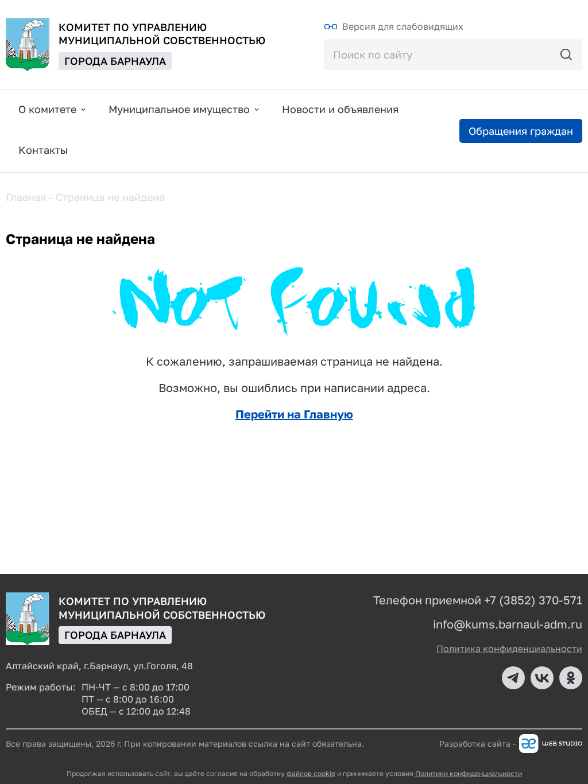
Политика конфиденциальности (509, 648)
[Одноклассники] (570, 677)
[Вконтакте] (542, 677)
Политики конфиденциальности (468, 773)
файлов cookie (311, 773)
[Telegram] (513, 677)
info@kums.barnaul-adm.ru (507, 624)
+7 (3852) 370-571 (533, 600)
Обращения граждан (521, 131)
